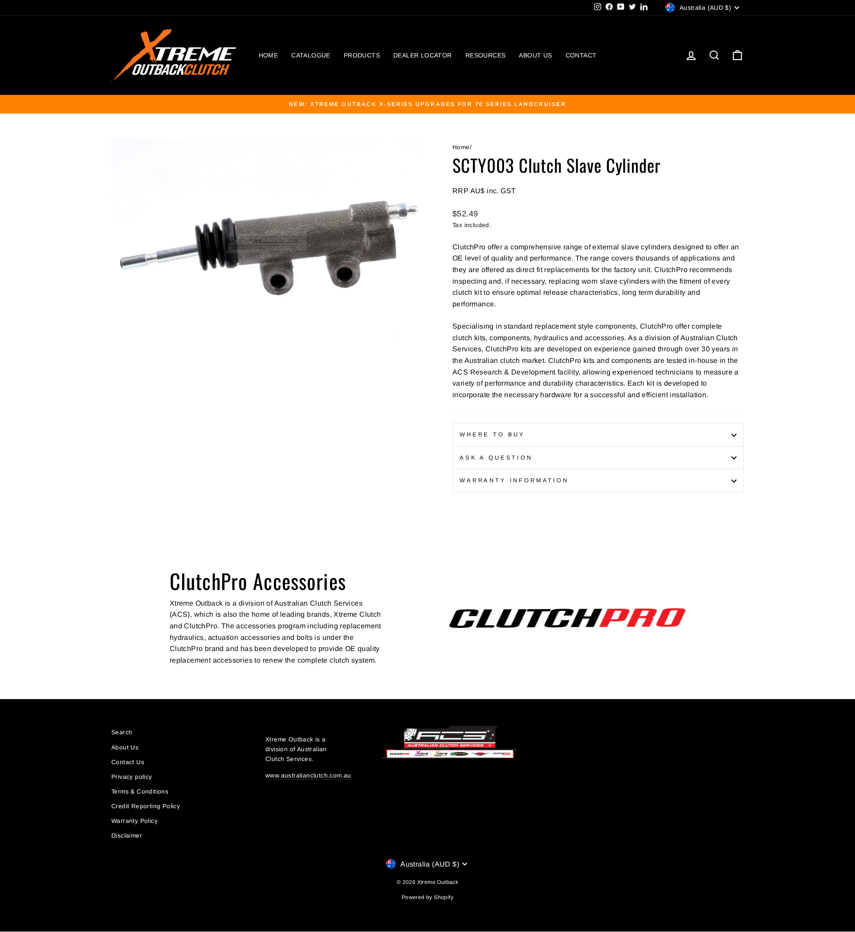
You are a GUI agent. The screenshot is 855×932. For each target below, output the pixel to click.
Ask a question (496, 457)
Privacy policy (131, 776)
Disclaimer (126, 835)
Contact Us (127, 762)
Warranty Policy (134, 821)
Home (461, 147)
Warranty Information (514, 480)
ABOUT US (535, 55)
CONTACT (581, 55)
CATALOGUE (310, 55)
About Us (124, 747)
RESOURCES (485, 55)
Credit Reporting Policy (145, 806)
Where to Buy (492, 434)
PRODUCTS (362, 55)
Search (121, 732)
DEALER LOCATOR (422, 55)
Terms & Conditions (139, 791)
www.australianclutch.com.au (308, 775)
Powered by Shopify (427, 897)
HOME (268, 55)
